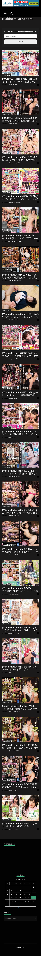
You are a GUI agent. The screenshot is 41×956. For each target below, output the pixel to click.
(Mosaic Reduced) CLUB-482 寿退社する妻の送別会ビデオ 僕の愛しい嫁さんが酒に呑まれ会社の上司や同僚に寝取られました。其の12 (20, 278)
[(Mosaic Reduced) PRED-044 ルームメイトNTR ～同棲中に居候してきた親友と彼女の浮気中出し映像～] (20, 455)
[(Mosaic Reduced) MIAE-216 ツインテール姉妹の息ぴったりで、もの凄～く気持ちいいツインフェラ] (20, 416)
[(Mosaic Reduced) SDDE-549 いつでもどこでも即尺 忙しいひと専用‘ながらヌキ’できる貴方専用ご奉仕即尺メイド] (20, 338)
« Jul (19, 908)
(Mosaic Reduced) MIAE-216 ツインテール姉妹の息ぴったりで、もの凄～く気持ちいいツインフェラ (20, 434)
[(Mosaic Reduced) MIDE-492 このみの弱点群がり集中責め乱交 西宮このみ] (20, 494)
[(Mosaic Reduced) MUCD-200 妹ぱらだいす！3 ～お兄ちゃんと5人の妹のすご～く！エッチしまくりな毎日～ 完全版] (20, 181)
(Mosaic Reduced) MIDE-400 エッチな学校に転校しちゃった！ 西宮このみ (20, 591)
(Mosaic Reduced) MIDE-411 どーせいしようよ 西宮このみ (19, 825)
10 (7, 894)
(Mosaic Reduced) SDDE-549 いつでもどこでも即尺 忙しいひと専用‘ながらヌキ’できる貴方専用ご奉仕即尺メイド (20, 357)
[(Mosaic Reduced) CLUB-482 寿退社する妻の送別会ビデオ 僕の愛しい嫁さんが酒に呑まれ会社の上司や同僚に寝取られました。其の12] (20, 259)
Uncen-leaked (6, 75)
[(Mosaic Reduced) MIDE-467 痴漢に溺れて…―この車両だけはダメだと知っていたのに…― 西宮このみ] (20, 769)
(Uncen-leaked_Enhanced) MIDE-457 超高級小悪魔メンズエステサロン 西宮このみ (19, 709)
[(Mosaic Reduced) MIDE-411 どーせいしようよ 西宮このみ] (20, 808)
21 (25, 897)
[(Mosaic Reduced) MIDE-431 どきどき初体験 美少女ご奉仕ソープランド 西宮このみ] (20, 612)
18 (11, 897)
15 (29, 894)
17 (7, 897)
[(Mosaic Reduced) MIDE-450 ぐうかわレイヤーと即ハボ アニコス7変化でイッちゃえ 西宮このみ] (20, 651)
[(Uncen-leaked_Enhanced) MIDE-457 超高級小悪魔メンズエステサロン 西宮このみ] (20, 690)
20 (20, 897)
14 (25, 894)
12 (16, 894)
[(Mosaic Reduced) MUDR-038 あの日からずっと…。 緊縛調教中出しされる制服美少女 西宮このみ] (20, 377)
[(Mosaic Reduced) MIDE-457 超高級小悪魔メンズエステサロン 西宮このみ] (20, 729)
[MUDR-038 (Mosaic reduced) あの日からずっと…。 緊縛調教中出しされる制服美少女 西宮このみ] (20, 102)
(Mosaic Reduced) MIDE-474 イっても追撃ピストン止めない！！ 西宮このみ (20, 552)
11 (11, 894)
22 (29, 897)
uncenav (5, 84)
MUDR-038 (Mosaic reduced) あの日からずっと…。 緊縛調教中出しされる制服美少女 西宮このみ (19, 121)
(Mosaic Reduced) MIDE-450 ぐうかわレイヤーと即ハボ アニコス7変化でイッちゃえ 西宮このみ (20, 669)
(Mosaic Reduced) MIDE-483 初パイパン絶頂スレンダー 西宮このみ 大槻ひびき (20, 238)
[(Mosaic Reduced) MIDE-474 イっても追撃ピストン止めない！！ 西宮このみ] (20, 533)
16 (33, 894)
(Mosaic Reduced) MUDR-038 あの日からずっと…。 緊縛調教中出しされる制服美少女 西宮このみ (20, 395)
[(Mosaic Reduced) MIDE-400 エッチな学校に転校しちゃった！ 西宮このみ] (20, 573)
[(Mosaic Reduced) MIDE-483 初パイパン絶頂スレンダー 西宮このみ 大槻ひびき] (20, 220)
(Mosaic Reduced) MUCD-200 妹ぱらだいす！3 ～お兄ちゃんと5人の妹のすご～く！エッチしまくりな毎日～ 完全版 (20, 200)
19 (16, 897)
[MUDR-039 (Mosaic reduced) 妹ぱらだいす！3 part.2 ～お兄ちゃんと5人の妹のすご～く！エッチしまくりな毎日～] (20, 63)
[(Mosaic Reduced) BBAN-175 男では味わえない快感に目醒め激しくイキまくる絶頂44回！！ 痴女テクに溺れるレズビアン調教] (20, 141)
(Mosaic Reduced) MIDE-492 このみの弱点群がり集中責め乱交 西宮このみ (20, 513)
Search (20, 42)
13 (20, 894)
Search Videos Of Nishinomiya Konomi (20, 32)
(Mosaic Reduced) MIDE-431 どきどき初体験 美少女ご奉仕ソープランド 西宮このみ (20, 630)
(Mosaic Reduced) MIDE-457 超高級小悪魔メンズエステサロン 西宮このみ (20, 748)
